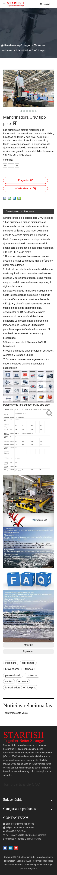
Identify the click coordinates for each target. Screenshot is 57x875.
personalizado (13, 675)
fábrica (29, 668)
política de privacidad (35, 864)
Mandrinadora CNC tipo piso (20, 687)
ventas (9, 681)
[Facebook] (5, 848)
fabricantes (28, 662)
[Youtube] (16, 848)
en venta (23, 681)
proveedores (12, 668)
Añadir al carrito (23, 188)
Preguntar (23, 180)
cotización (32, 675)
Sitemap (19, 864)
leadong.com (30, 868)
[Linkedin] (11, 848)
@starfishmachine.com (22, 824)
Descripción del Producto (20, 211)
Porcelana (10, 662)
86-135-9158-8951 (24, 827)
